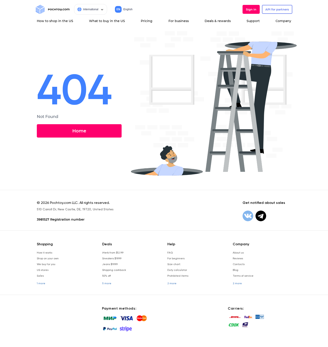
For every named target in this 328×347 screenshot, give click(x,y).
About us (238, 252)
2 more (171, 283)
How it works (44, 252)
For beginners (176, 258)
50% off (106, 275)
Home (79, 131)
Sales (40, 275)
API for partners (277, 9)
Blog (235, 270)
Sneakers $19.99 (111, 258)
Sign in (251, 9)
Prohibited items (177, 275)
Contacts (239, 264)
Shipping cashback (114, 270)
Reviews (238, 258)
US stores (42, 270)
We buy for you (46, 264)
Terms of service (243, 275)
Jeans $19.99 (110, 264)
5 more (106, 283)
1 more (41, 283)
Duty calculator (177, 270)
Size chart (173, 264)
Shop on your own (48, 258)
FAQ (170, 252)
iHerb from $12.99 (112, 252)
